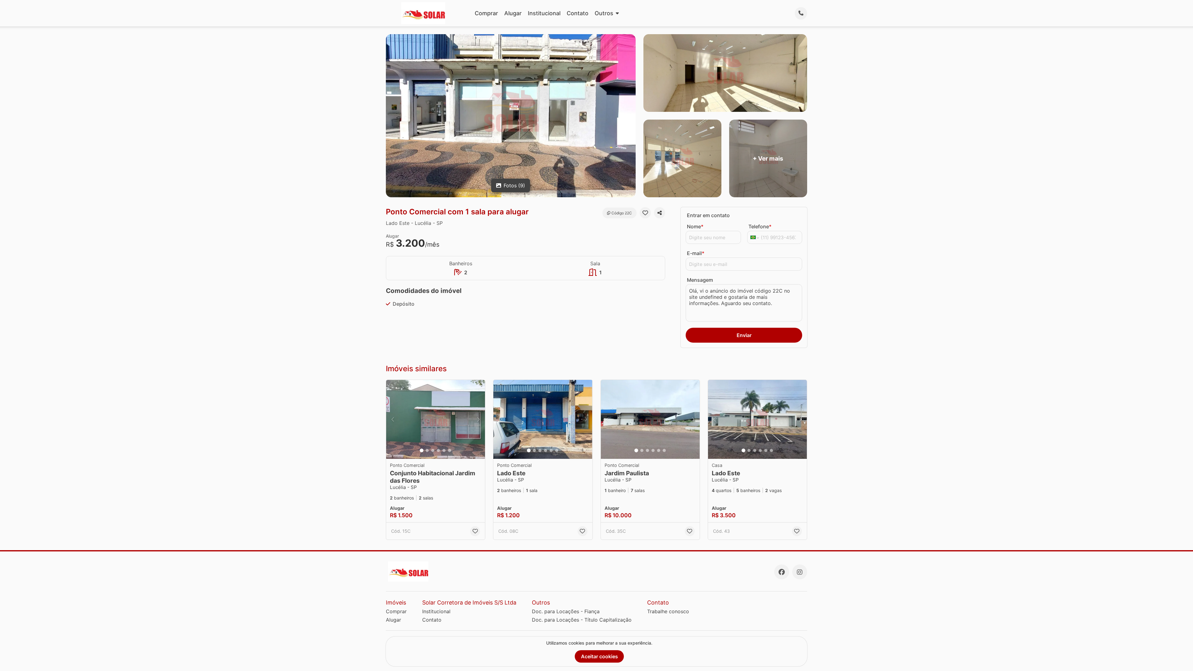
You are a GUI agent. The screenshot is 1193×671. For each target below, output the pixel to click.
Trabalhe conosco (668, 611)
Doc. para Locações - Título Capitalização (582, 620)
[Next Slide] (478, 419)
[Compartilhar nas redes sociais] (659, 212)
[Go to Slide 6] (449, 450)
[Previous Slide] (392, 419)
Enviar (744, 335)
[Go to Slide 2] (427, 450)
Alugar (513, 13)
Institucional (544, 13)
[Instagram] (799, 571)
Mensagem (700, 280)
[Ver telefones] (801, 13)
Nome (695, 226)
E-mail (695, 253)
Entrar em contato (708, 215)
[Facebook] (781, 571)
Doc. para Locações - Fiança (566, 611)
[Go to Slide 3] (432, 450)
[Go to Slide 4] (438, 450)
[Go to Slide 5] (444, 450)
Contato (577, 13)
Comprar (486, 13)
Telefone (759, 226)
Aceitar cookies (599, 656)
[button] (435, 419)
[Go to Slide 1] (421, 450)
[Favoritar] (645, 212)
